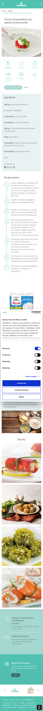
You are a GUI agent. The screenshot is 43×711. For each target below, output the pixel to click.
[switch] (38, 355)
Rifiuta (21, 397)
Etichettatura (22, 707)
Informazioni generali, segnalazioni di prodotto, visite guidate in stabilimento (24, 641)
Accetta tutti (21, 383)
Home (4, 11)
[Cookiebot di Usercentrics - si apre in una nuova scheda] (31, 312)
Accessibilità (30, 703)
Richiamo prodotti (9, 707)
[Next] (38, 690)
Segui (16, 675)
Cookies (21, 703)
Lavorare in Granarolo (28, 705)
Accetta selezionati (21, 390)
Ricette (10, 11)
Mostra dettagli (31, 376)
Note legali (6, 705)
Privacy (14, 703)
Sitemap (32, 707)
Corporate (6, 703)
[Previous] (5, 690)
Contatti (15, 705)
